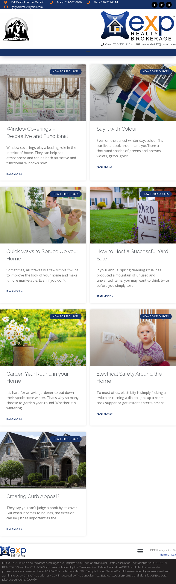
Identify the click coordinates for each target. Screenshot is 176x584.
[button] (88, 52)
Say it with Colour (117, 129)
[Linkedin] (169, 5)
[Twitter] (162, 5)
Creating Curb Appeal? (32, 496)
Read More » (14, 174)
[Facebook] (155, 5)
